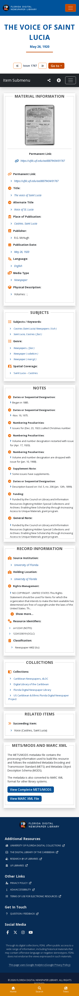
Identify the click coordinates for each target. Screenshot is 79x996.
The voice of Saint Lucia (27, 195)
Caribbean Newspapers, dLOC (31, 678)
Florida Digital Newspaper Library (32, 690)
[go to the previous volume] (17, 66)
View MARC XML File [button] (24, 798)
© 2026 (39, 981)
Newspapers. (24, 348)
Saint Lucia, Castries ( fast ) (28, 334)
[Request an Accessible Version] (59, 80)
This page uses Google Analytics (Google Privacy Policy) (39, 965)
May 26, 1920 (21, 252)
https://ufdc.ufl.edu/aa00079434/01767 (36, 181)
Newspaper (20, 280)
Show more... (24, 614)
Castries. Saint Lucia (25, 223)
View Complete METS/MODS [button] (30, 789)
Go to (55, 66)
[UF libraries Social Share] (49, 80)
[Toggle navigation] (70, 8)
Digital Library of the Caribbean (31, 684)
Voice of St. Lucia (24, 209)
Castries (33, 373)
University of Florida (26, 565)
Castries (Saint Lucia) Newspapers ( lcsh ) (35, 328)
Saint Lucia (20, 373)
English (18, 266)
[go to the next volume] (42, 66)
